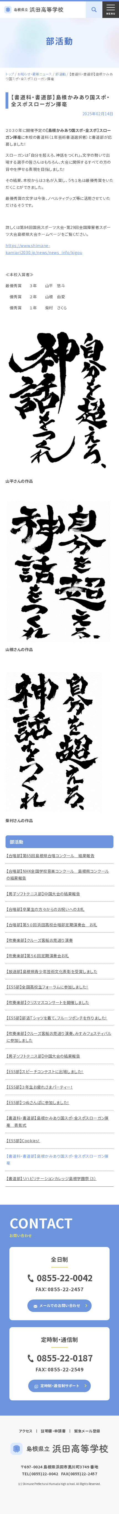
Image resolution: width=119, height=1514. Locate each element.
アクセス (25, 1431)
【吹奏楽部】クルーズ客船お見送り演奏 (39, 940)
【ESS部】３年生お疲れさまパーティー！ (39, 1087)
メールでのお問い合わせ (59, 1305)
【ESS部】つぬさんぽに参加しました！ (37, 1102)
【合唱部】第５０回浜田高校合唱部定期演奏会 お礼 (51, 924)
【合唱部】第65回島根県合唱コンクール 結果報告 (50, 855)
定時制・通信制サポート (59, 1385)
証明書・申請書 (53, 1431)
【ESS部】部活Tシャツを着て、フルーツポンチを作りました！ (56, 1018)
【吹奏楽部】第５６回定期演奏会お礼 (37, 955)
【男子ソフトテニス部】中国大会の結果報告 (43, 893)
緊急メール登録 (87, 1431)
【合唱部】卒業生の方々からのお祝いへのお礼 (45, 909)
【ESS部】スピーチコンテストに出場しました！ (45, 1071)
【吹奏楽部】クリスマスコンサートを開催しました (47, 1002)
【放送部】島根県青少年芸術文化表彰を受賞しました (51, 971)
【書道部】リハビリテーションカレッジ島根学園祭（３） (51, 1178)
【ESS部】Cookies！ (23, 1140)
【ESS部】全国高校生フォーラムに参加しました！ (47, 987)
